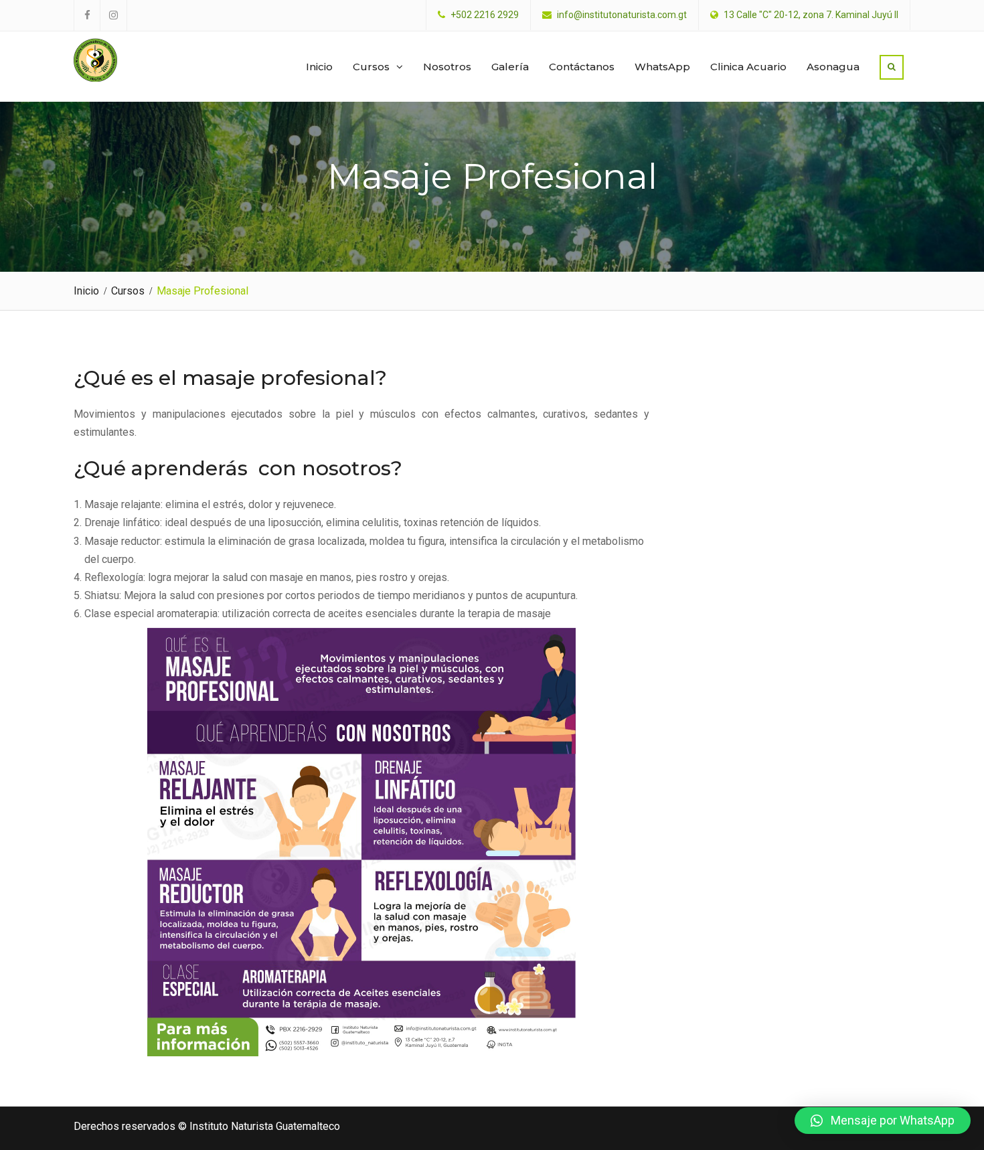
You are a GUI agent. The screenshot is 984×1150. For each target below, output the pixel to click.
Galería (510, 66)
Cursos (371, 66)
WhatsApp (662, 66)
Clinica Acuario (748, 66)
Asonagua (833, 66)
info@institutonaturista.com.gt (622, 15)
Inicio (319, 66)
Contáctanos (581, 66)
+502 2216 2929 (484, 15)
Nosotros (447, 66)
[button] (883, 1120)
